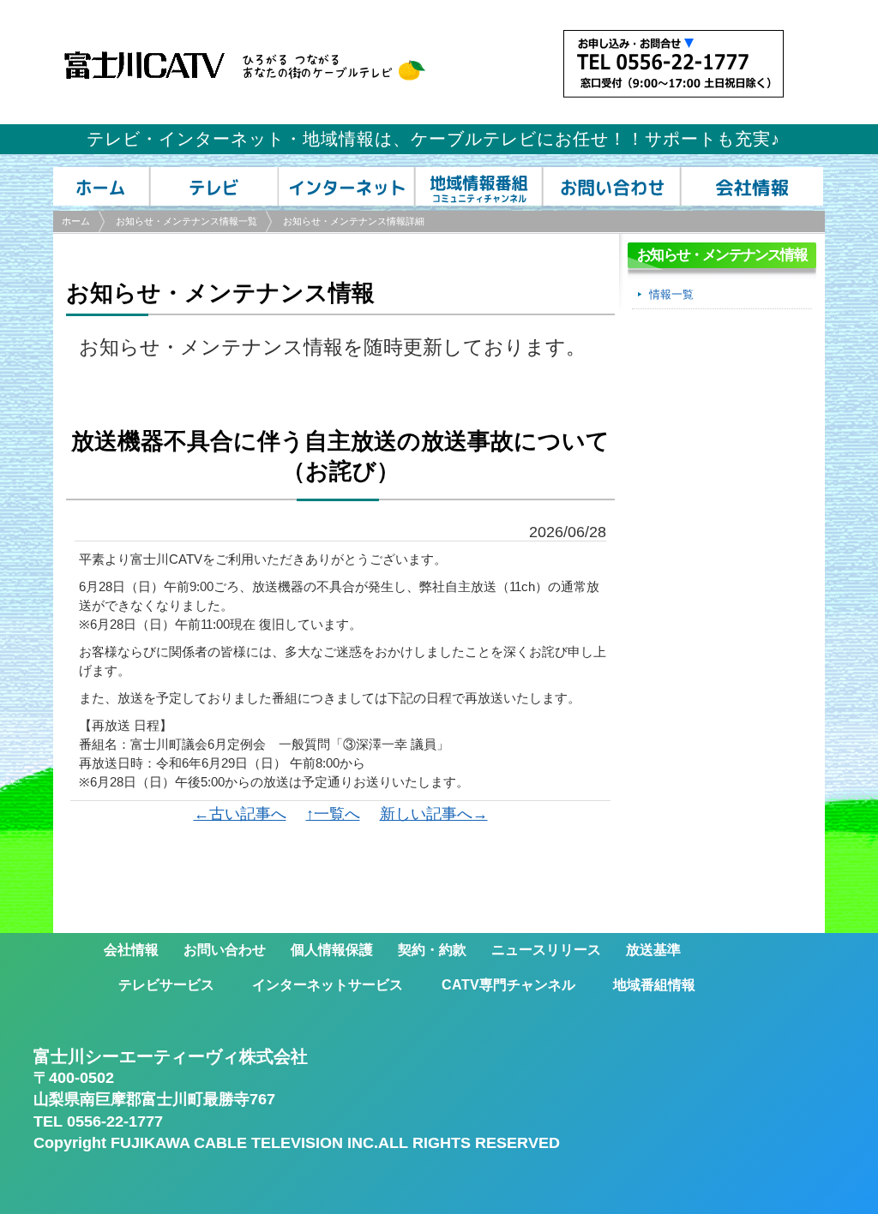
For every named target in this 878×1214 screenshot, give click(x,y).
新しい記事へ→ (434, 813)
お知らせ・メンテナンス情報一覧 (186, 221)
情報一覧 (671, 294)
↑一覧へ (333, 813)
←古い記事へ (240, 813)
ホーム (76, 221)
